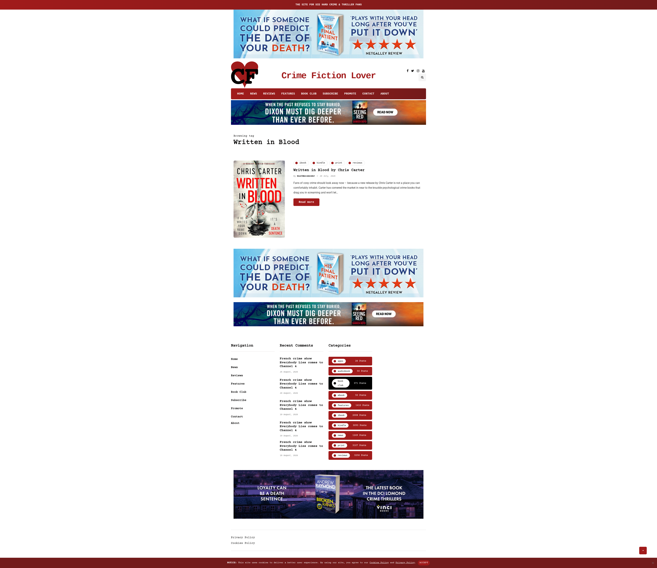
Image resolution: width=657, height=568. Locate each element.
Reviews (269, 93)
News (253, 93)
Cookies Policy (243, 543)
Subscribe (330, 93)
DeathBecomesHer (306, 176)
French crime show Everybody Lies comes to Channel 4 (301, 362)
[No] (652, 563)
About (385, 93)
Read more (306, 202)
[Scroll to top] (643, 550)
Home (240, 93)
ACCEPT (424, 562)
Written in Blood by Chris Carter (329, 170)
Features (288, 93)
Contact (368, 93)
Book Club (309, 93)
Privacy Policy (243, 537)
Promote (350, 93)
